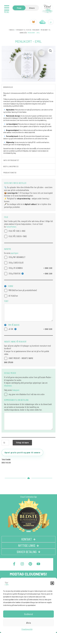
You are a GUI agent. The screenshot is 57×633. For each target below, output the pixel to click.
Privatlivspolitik (27, 629)
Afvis (28, 622)
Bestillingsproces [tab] (11, 166)
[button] (52, 583)
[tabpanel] (28, 123)
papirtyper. (14, 253)
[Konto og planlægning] (42, 21)
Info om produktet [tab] (11, 160)
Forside (11, 30)
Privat (19, 8)
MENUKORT (36, 30)
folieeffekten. (11, 226)
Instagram (15, 390)
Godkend (28, 614)
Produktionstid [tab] (9, 172)
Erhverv (32, 8)
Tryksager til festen (23, 30)
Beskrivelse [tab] (8, 87)
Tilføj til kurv (22, 442)
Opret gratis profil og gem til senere (22, 452)
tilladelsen (8, 385)
